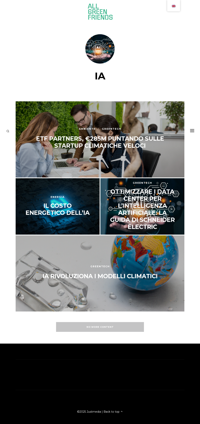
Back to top (112, 411)
